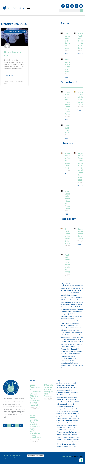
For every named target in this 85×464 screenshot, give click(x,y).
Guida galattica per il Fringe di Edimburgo (67, 404)
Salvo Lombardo (73, 335)
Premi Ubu (66, 323)
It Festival (77, 316)
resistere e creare (68, 418)
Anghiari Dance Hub (69, 285)
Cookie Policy (39, 455)
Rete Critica (69, 330)
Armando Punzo (71, 290)
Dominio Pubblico (71, 300)
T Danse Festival (69, 430)
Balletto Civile (66, 390)
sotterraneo (74, 339)
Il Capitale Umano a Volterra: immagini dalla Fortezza (69, 236)
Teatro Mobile (69, 354)
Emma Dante (72, 397)
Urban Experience (63, 444)
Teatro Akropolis (73, 344)
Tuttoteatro (66, 361)
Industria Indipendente (72, 409)
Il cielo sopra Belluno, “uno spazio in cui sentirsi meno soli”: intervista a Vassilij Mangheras (35, 426)
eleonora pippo (67, 302)
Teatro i (64, 351)
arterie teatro (66, 293)
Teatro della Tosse (70, 349)
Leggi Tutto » (9, 76)
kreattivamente (76, 456)
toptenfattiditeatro (68, 358)
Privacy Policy (32, 455)
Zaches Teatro (71, 446)
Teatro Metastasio (68, 437)
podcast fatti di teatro (69, 321)
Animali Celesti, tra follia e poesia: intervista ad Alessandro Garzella (70, 200)
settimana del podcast (70, 337)
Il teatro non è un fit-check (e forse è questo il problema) (70, 65)
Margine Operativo (69, 318)
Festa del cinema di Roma (66, 399)
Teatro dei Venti (70, 346)
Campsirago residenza (64, 392)
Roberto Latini (61, 423)
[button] (28, 7)
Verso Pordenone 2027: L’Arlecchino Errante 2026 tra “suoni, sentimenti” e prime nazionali (36, 395)
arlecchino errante (75, 288)
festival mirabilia (69, 307)
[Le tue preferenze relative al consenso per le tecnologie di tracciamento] (81, 460)
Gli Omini (71, 402)
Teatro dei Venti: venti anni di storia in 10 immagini (69, 263)
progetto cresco (62, 416)
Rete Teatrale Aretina (70, 420)
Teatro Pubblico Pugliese (70, 439)
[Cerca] (81, 10)
